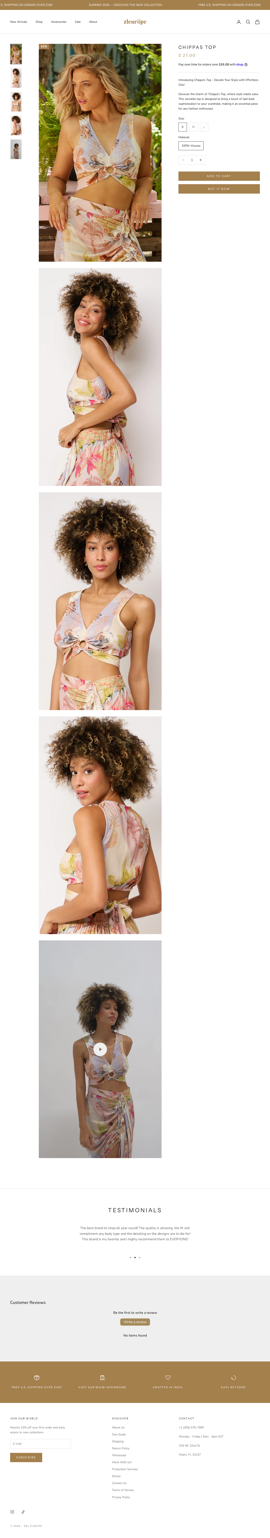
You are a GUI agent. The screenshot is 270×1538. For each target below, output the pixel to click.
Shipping (118, 1441)
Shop (39, 22)
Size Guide (119, 1434)
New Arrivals (18, 22)
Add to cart (219, 176)
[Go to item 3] (16, 101)
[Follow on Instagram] (12, 1512)
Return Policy (121, 1448)
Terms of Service (123, 1490)
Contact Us (119, 1483)
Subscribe (26, 1457)
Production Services (125, 1469)
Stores (116, 1476)
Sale (78, 22)
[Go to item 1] (16, 54)
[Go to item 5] (16, 149)
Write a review (135, 1322)
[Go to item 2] (16, 78)
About (93, 22)
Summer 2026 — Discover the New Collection (102, 5)
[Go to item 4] (16, 125)
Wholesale (119, 1455)
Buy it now (219, 188)
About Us (118, 1427)
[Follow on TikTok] (23, 1512)
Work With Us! (122, 1462)
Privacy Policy (121, 1497)
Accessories (58, 22)
